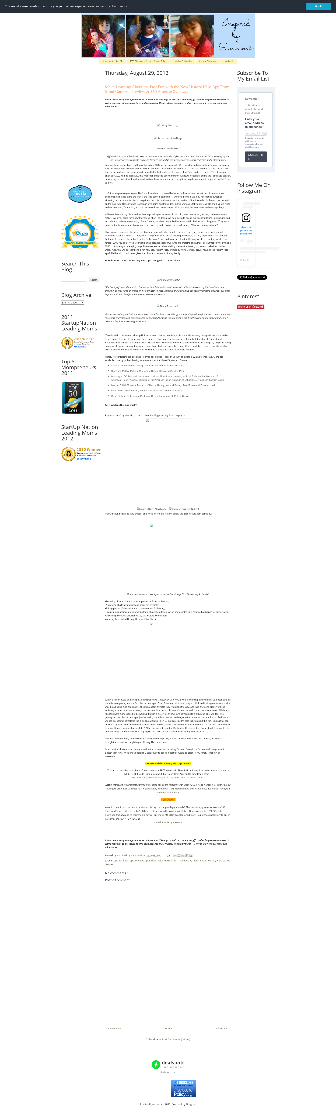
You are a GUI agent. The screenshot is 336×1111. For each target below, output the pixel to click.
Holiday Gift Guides (183, 61)
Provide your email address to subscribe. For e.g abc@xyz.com (254, 142)
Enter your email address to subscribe (254, 123)
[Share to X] (183, 855)
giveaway (185, 860)
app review (137, 860)
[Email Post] (168, 855)
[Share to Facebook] (187, 855)
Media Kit (229, 61)
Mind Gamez (187, 249)
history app (200, 860)
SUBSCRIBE (255, 156)
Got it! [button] (319, 6)
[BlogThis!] (179, 855)
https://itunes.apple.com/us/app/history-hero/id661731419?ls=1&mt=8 (168, 777)
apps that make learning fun (162, 860)
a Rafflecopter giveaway (168, 822)
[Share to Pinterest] (191, 855)
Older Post (222, 1028)
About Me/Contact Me (113, 61)
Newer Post (114, 1028)
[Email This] (175, 855)
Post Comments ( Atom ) (176, 1039)
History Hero (215, 860)
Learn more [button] (119, 6)
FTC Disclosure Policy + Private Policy (148, 61)
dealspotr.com (168, 1072)
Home (168, 1028)
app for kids (121, 860)
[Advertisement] (168, 992)
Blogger (190, 1104)
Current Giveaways (208, 61)
